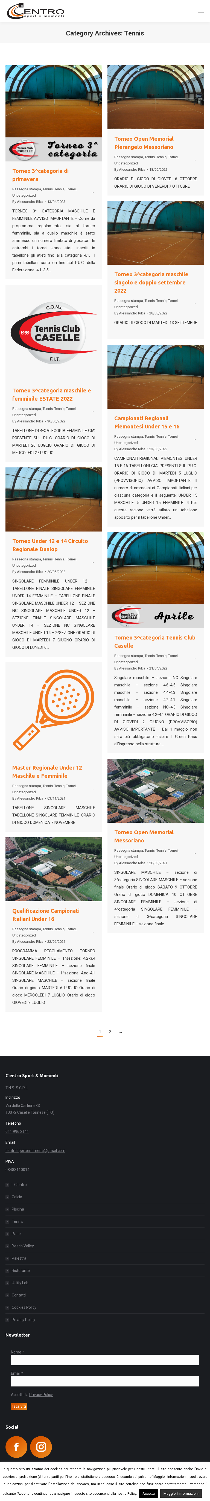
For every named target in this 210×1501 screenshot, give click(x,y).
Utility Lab (20, 1283)
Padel (17, 1234)
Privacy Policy (23, 1319)
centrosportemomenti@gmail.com (35, 1150)
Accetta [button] (148, 1493)
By (27, 202)
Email (17, 1373)
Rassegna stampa (26, 189)
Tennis (48, 189)
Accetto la (32, 1394)
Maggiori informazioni (181, 1493)
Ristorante (21, 1270)
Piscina (18, 1209)
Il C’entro (19, 1184)
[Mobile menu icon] (201, 11)
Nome (17, 1352)
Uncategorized (24, 195)
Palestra (19, 1258)
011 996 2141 (17, 1131)
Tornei (71, 189)
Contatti (19, 1295)
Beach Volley (23, 1246)
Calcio (17, 1197)
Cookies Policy (24, 1307)
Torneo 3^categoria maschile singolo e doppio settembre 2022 (151, 282)
